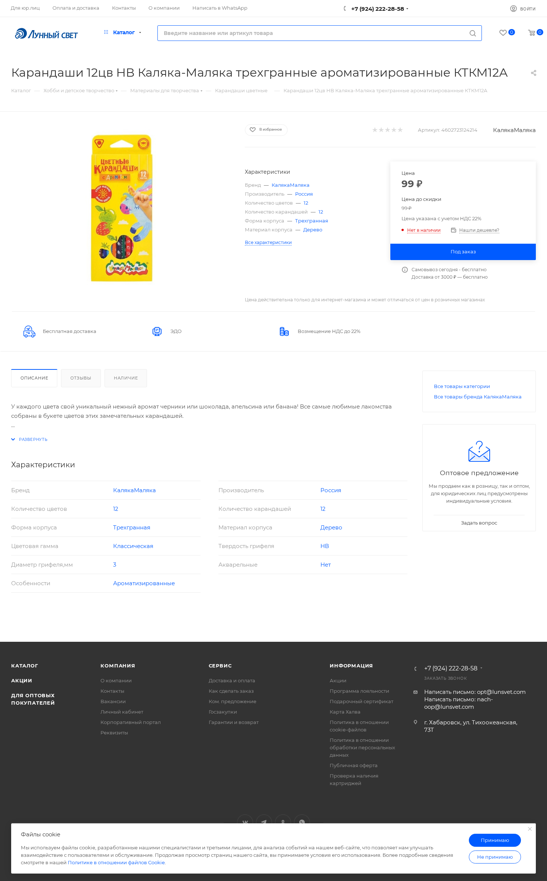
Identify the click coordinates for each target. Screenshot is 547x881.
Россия (304, 194)
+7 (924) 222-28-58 (377, 8)
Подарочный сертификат (361, 701)
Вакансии (113, 701)
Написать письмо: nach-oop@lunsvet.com (458, 703)
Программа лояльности (359, 691)
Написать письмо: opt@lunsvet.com (475, 691)
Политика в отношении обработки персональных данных (362, 747)
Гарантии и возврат (234, 722)
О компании (116, 680)
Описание (34, 378)
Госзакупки (223, 712)
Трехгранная (311, 221)
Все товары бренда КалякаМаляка (478, 397)
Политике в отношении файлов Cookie (116, 862)
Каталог (24, 666)
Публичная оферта (354, 765)
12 (306, 203)
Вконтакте (245, 822)
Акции (21, 680)
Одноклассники (283, 822)
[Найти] (473, 33)
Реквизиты (114, 733)
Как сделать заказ (231, 691)
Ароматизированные (144, 583)
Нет (325, 564)
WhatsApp (302, 822)
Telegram (264, 822)
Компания (117, 666)
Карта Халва (345, 712)
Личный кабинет (121, 712)
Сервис (220, 666)
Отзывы (81, 378)
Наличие (126, 378)
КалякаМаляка (514, 130)
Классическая (133, 546)
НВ (324, 546)
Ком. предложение (232, 701)
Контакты (112, 691)
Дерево (312, 230)
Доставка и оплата (232, 680)
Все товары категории (462, 386)
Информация (351, 666)
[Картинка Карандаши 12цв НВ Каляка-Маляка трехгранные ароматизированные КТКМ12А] (121, 207)
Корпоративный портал (130, 722)
